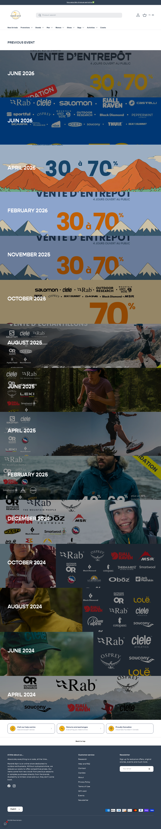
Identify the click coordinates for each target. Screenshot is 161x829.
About (81, 777)
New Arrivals (13, 27)
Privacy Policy (84, 782)
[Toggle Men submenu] (51, 27)
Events (103, 27)
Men (48, 27)
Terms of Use (84, 786)
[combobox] (79, 15)
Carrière (81, 773)
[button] (144, 15)
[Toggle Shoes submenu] (73, 27)
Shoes (69, 27)
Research (82, 759)
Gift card (82, 791)
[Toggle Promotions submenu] (31, 27)
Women (58, 27)
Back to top (80, 741)
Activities (91, 27)
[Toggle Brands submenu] (42, 27)
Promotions (25, 27)
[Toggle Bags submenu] (83, 27)
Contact (82, 768)
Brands (38, 27)
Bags (79, 27)
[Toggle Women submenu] (63, 27)
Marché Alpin (17, 820)
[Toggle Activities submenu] (96, 27)
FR (149, 15)
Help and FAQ (84, 764)
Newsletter (83, 800)
